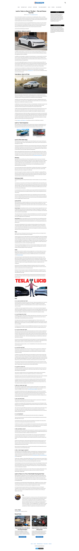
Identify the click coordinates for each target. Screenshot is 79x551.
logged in (20, 511)
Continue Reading (22, 536)
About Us (50, 543)
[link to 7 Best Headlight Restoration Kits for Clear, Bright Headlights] (22, 521)
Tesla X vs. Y (19, 120)
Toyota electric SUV (36, 455)
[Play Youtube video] (31, 288)
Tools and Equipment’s (42, 7)
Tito (28, 14)
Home (19, 7)
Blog (49, 7)
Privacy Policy (46, 543)
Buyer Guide (35, 7)
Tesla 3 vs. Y (24, 120)
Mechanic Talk (23, 7)
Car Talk (29, 7)
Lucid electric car (30, 70)
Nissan (32, 458)
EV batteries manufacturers (37, 155)
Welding (53, 7)
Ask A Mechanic (58, 7)
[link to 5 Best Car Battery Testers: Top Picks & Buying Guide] (39, 521)
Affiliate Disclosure (40, 543)
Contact (35, 543)
